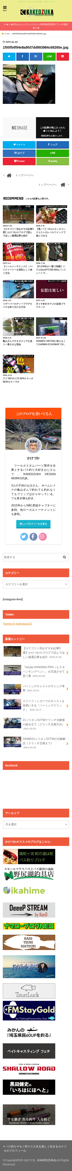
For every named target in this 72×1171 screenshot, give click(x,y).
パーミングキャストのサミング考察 (44, 688)
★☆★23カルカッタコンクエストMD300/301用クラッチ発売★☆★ (37, 26)
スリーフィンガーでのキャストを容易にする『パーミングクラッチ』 (44, 705)
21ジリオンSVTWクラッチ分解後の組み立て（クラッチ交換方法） (44, 724)
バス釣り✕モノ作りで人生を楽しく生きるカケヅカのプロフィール (35, 1148)
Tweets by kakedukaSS (17, 623)
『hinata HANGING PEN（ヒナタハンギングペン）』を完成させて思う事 (44, 671)
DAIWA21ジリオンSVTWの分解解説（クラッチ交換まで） (44, 743)
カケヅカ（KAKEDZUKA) (40, 1160)
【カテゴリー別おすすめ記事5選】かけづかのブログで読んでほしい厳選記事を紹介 (44, 652)
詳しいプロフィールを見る (33, 523)
